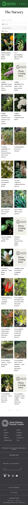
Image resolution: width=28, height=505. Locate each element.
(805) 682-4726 (14, 455)
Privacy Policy (10, 500)
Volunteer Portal (14, 498)
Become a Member (14, 487)
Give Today (14, 492)
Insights (19, 435)
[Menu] (26, 3)
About (18, 430)
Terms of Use (18, 500)
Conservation (8, 440)
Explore (6, 433)
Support (6, 438)
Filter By (6, 24)
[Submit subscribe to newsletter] (21, 468)
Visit (5, 430)
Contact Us (20, 438)
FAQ (18, 440)
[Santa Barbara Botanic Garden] (12, 426)
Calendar (19, 433)
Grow (5, 435)
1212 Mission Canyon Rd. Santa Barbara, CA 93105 (14, 448)
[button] (14, 28)
